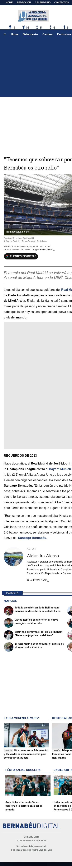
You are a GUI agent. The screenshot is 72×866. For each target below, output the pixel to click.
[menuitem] (5, 34)
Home (9, 2)
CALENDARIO (42, 2)
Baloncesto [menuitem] (30, 34)
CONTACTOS (61, 2)
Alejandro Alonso (18, 249)
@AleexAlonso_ (45, 249)
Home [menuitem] (14, 34)
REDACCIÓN (24, 2)
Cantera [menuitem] (47, 34)
